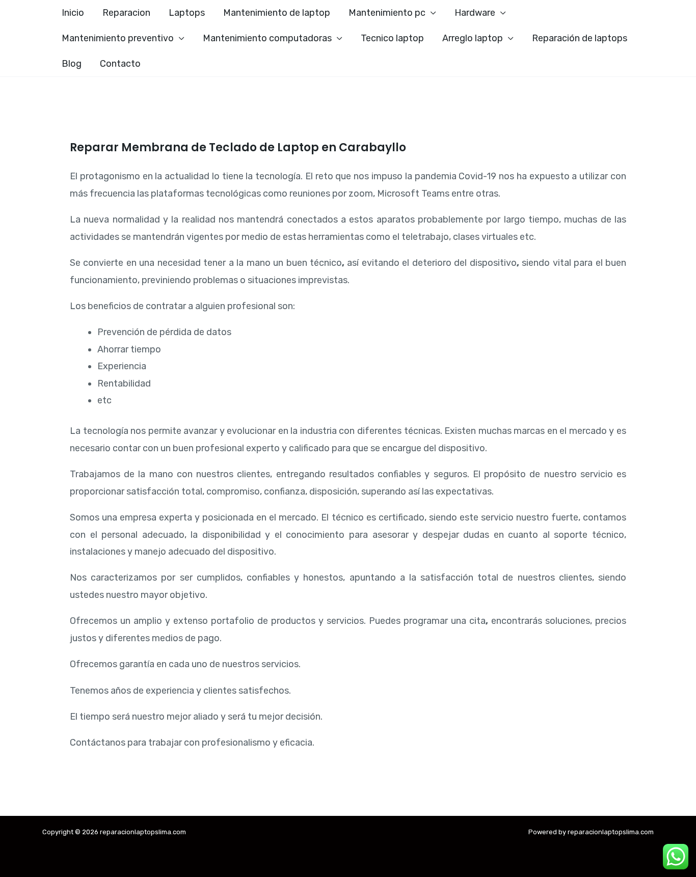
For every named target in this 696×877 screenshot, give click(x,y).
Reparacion (126, 12)
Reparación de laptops (579, 38)
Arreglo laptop (472, 38)
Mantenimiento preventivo (118, 38)
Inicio (73, 12)
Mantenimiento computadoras (267, 38)
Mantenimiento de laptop (276, 12)
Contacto (120, 63)
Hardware (474, 12)
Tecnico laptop (392, 38)
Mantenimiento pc (387, 12)
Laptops (187, 12)
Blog (72, 63)
